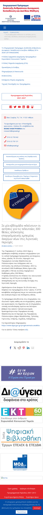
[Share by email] (32, 348)
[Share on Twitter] (15, 348)
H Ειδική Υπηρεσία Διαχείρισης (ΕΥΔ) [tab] (15, 63)
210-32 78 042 (12, 137)
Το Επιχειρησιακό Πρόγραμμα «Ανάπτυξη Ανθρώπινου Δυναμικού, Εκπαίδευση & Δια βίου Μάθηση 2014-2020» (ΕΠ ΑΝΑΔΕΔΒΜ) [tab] (21, 50)
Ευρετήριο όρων (32, 497)
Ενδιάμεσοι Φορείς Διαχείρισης (13, 80)
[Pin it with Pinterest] (23, 348)
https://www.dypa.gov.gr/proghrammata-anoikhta (21, 325)
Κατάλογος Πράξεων (21, 170)
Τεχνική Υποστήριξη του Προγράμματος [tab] (16, 84)
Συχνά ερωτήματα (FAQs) (14, 497)
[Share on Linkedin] (28, 348)
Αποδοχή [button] (37, 508)
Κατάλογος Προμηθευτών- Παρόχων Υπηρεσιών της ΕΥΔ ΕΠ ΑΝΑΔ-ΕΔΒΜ (21, 177)
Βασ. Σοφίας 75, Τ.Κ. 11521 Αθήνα (20, 117)
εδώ (26, 329)
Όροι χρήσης (13, 488)
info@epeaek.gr (13, 145)
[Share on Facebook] (10, 348)
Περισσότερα (21, 512)
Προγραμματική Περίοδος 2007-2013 (21, 493)
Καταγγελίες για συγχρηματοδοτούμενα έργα (21, 164)
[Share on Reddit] (19, 348)
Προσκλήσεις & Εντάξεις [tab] (10, 67)
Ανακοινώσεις (14, 32)
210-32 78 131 (12, 141)
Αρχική (5, 32)
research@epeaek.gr (12, 131)
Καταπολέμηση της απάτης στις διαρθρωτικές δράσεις (21, 157)
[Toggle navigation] (5, 28)
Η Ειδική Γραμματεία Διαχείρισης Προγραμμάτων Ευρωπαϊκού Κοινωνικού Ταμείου (19, 58)
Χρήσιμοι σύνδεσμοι (27, 488)
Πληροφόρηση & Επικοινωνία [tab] (12, 71)
